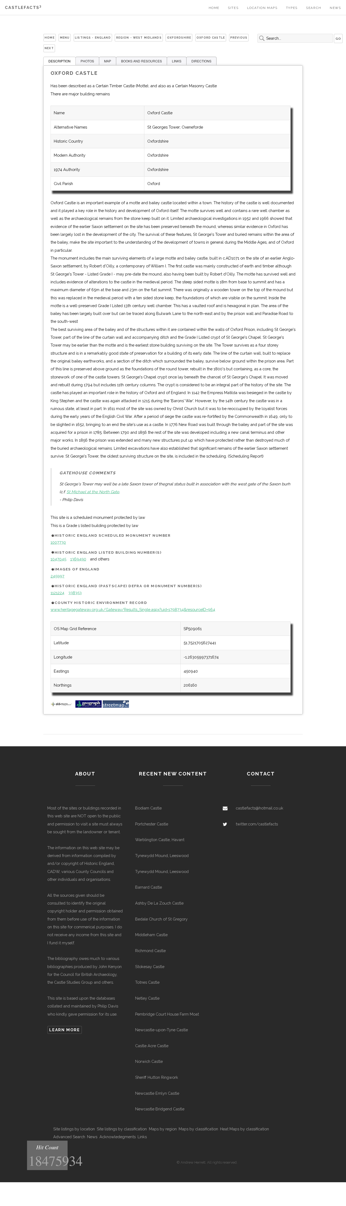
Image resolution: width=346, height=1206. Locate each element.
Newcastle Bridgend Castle (159, 1109)
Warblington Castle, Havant (159, 839)
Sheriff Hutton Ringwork (156, 1077)
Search (313, 8)
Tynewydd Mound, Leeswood (162, 855)
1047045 (58, 559)
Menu (65, 37)
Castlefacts (23, 7)
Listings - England (93, 37)
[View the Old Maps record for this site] (62, 706)
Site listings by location (74, 1129)
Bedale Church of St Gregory (161, 919)
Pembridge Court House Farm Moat (167, 1014)
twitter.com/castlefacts (257, 824)
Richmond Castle (150, 950)
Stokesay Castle (149, 966)
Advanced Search (69, 1136)
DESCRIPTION (59, 61)
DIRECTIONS (201, 61)
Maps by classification (198, 1129)
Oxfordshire (179, 37)
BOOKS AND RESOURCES (141, 61)
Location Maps (262, 8)
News (335, 8)
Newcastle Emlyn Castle (157, 1093)
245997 (57, 576)
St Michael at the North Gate (92, 491)
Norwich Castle (149, 1061)
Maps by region (163, 1129)
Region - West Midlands (139, 37)
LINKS (176, 61)
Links (142, 1136)
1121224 (57, 592)
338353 (75, 592)
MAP (107, 61)
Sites (233, 8)
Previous (238, 37)
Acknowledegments (117, 1136)
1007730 (58, 542)
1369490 (78, 559)
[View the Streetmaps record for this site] (116, 706)
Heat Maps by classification (244, 1129)
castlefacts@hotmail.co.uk (259, 808)
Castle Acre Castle (151, 1045)
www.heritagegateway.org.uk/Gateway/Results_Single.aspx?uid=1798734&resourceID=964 (133, 609)
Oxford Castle (211, 37)
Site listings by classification (122, 1129)
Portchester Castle (151, 824)
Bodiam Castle (148, 808)
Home (214, 8)
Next (49, 48)
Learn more (64, 1029)
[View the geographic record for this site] (88, 706)
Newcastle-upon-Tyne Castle (161, 1029)
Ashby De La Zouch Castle (159, 903)
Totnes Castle (147, 982)
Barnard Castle (148, 887)
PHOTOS (87, 61)
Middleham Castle (151, 934)
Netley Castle (147, 998)
